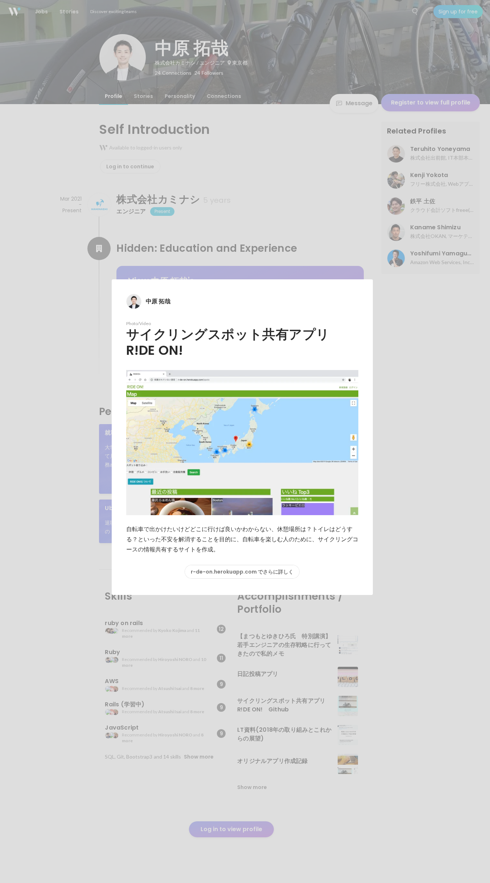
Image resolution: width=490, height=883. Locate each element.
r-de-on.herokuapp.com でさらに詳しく (242, 571)
